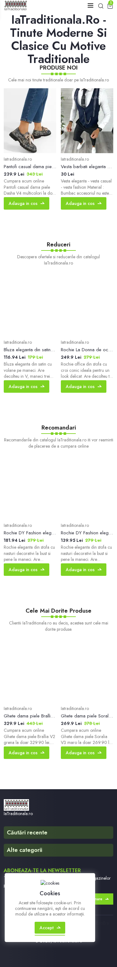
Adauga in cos (23, 203)
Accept (47, 928)
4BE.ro (97, 923)
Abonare (94, 899)
